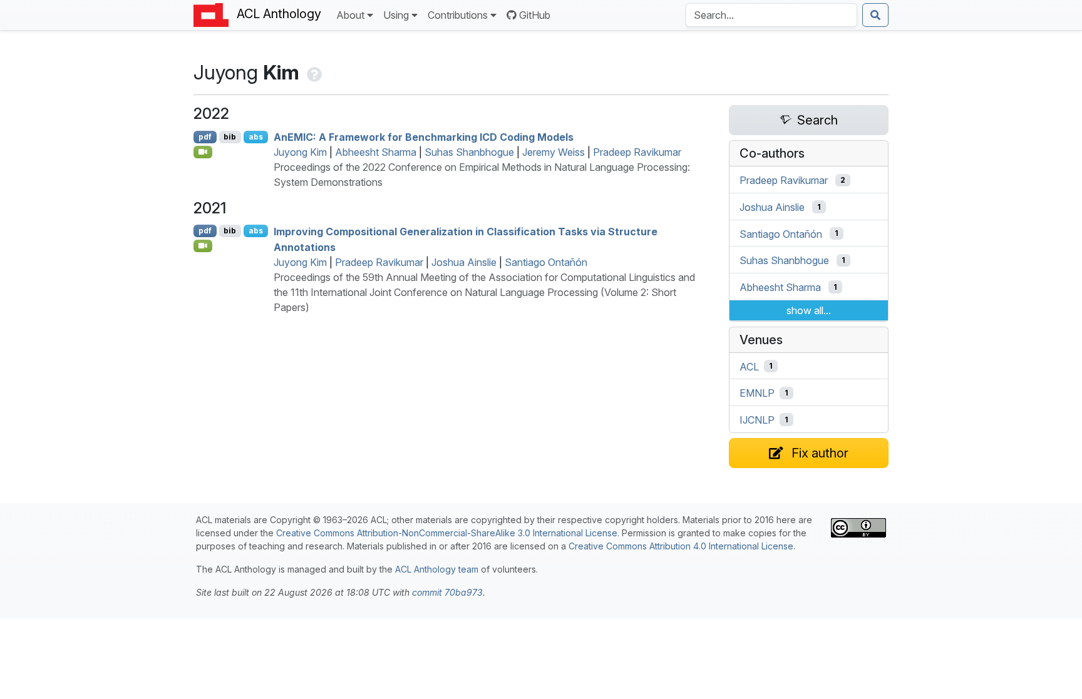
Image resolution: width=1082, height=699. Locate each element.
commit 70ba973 (447, 592)
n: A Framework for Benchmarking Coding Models (424, 137)
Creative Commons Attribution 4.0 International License (681, 546)
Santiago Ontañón (546, 262)
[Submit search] (875, 15)
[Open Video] (202, 152)
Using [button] (396, 15)
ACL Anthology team (436, 569)
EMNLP (757, 393)
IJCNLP (757, 420)
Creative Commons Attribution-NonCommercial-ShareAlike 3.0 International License (446, 533)
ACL (749, 366)
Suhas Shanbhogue (469, 152)
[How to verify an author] (313, 72)
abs (256, 136)
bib (230, 136)
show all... (808, 310)
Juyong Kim (300, 152)
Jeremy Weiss (553, 152)
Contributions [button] (458, 15)
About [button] (350, 15)
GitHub (534, 15)
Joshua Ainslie (464, 262)
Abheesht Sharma (375, 152)
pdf (205, 136)
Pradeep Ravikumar (637, 152)
